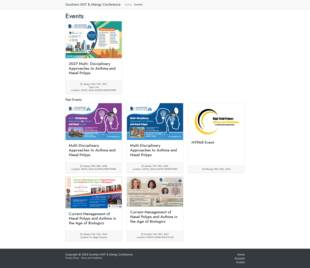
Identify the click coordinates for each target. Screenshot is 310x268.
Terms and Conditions (91, 258)
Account (239, 258)
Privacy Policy (72, 258)
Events (138, 4)
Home (128, 4)
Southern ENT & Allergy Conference (93, 4)
